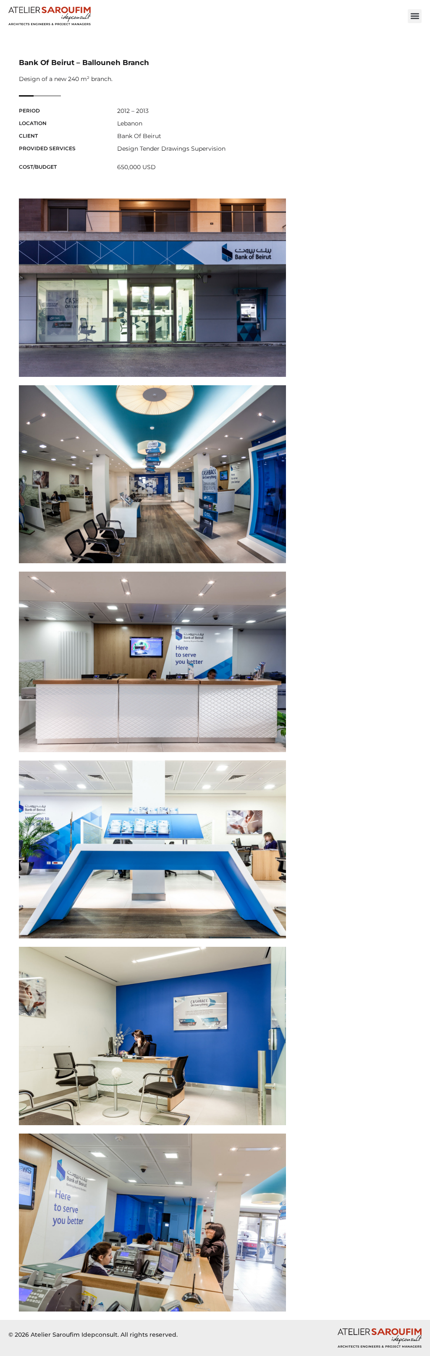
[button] (415, 16)
